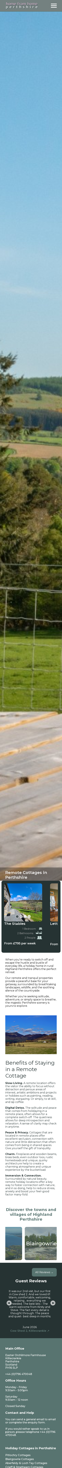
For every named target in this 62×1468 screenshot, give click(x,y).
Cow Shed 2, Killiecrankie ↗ (29, 1330)
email (52, 1419)
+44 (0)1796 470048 (18, 1374)
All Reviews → (44, 1272)
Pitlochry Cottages (18, 1455)
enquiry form (36, 1422)
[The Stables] (23, 902)
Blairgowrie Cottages (19, 1459)
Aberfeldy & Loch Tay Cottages (26, 1463)
